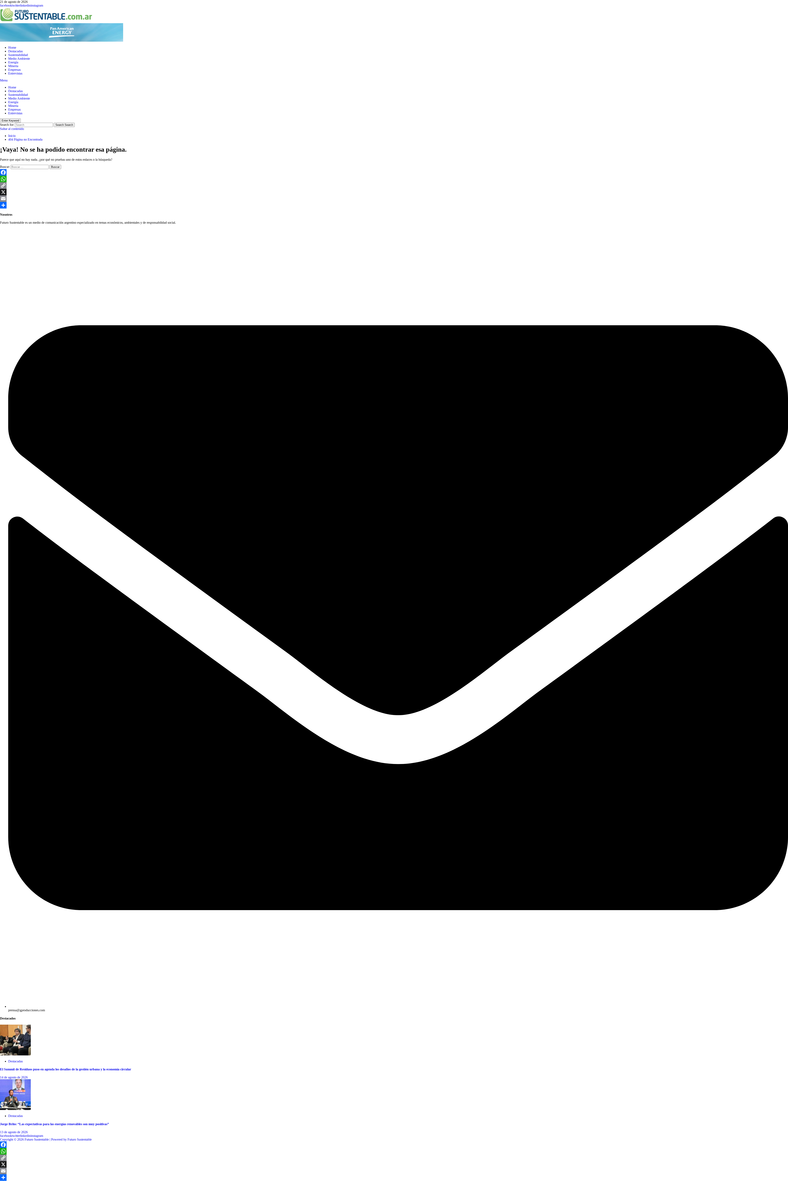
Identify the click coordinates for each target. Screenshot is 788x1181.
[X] (394, 192)
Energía (13, 62)
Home (12, 47)
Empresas (14, 69)
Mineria (13, 66)
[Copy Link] (394, 185)
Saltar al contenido (12, 129)
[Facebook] (394, 172)
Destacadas (15, 51)
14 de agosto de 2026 (14, 1077)
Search (64, 124)
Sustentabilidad (18, 55)
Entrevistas (15, 73)
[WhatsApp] (394, 179)
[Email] (394, 198)
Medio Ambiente (19, 58)
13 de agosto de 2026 (14, 1132)
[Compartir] (394, 205)
